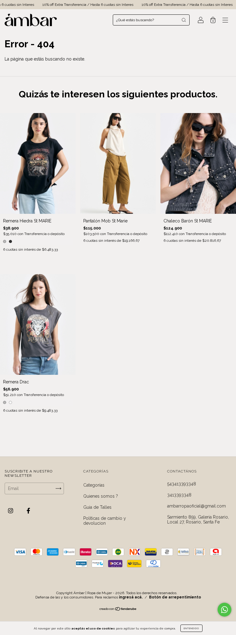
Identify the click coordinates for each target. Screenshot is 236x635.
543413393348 (181, 483)
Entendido (191, 628)
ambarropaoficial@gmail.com (196, 506)
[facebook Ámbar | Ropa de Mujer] (28, 510)
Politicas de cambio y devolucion (104, 521)
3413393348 (179, 494)
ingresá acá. (131, 597)
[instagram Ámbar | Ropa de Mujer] (11, 510)
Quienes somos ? (100, 496)
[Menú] (225, 20)
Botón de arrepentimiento (175, 597)
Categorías (93, 485)
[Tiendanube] (118, 609)
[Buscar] (184, 20)
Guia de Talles (97, 507)
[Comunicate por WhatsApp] (224, 610)
